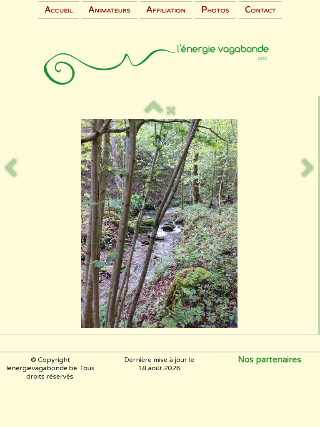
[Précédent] (10, 168)
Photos (215, 10)
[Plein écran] (171, 111)
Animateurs (109, 10)
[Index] (154, 111)
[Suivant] (308, 168)
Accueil (58, 10)
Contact (260, 10)
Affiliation (165, 10)
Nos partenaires (269, 360)
